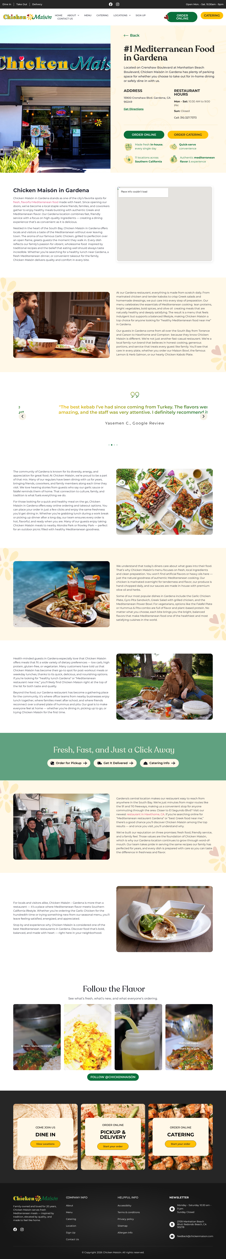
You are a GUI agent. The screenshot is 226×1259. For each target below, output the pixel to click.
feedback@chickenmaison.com (195, 1236)
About (71, 15)
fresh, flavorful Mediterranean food (35, 202)
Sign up (141, 15)
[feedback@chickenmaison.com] (172, 1236)
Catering (102, 15)
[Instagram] (117, 4)
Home (58, 15)
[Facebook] (111, 4)
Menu (87, 15)
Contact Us (65, 18)
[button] (22, 416)
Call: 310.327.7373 (185, 117)
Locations (120, 15)
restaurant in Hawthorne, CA (145, 814)
